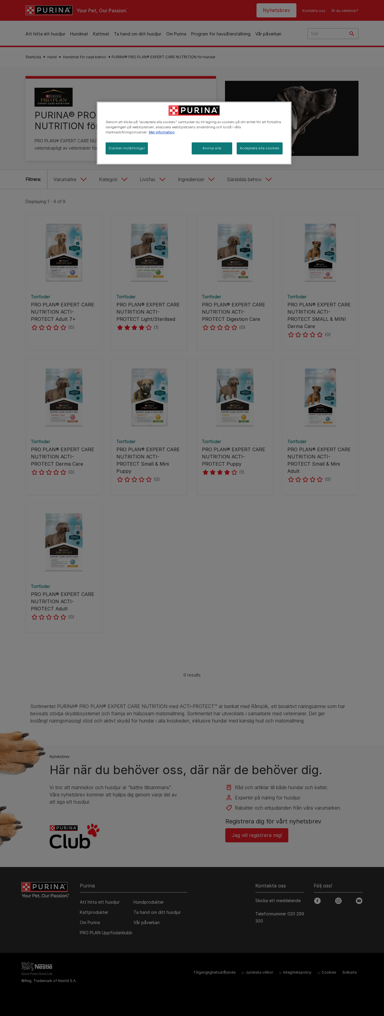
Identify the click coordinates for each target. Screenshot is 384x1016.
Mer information (162, 132)
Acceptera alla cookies (260, 148)
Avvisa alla (211, 148)
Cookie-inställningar (127, 148)
